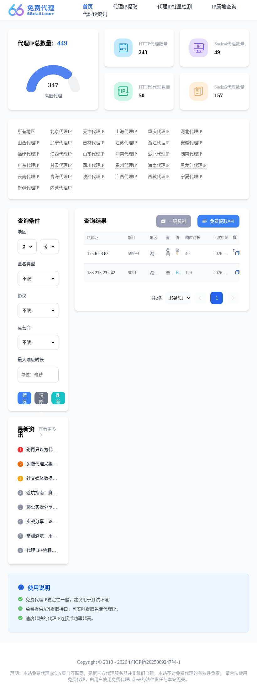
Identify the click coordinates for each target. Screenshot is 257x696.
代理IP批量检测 (174, 6)
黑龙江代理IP (194, 165)
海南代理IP (159, 165)
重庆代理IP (159, 131)
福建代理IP (28, 154)
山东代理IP (93, 154)
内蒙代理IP (61, 188)
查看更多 (47, 429)
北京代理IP (61, 131)
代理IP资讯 (95, 14)
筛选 (24, 398)
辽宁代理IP (61, 143)
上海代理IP (126, 131)
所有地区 (26, 131)
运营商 (24, 327)
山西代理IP (28, 143)
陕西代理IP (93, 176)
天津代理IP (93, 131)
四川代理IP (93, 165)
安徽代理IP (191, 143)
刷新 (58, 398)
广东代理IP (28, 165)
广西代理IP (126, 176)
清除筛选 (41, 398)
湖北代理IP (159, 154)
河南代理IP (126, 154)
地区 (22, 232)
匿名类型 (26, 264)
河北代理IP (191, 131)
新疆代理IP (28, 188)
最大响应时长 (31, 359)
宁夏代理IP (191, 176)
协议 (22, 296)
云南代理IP (28, 176)
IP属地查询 (224, 6)
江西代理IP (61, 154)
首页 (88, 6)
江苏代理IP (126, 143)
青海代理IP (61, 176)
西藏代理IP (159, 176)
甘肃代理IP (61, 165)
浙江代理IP (159, 143)
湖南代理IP (191, 154)
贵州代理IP (126, 165)
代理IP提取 (125, 6)
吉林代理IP (93, 143)
